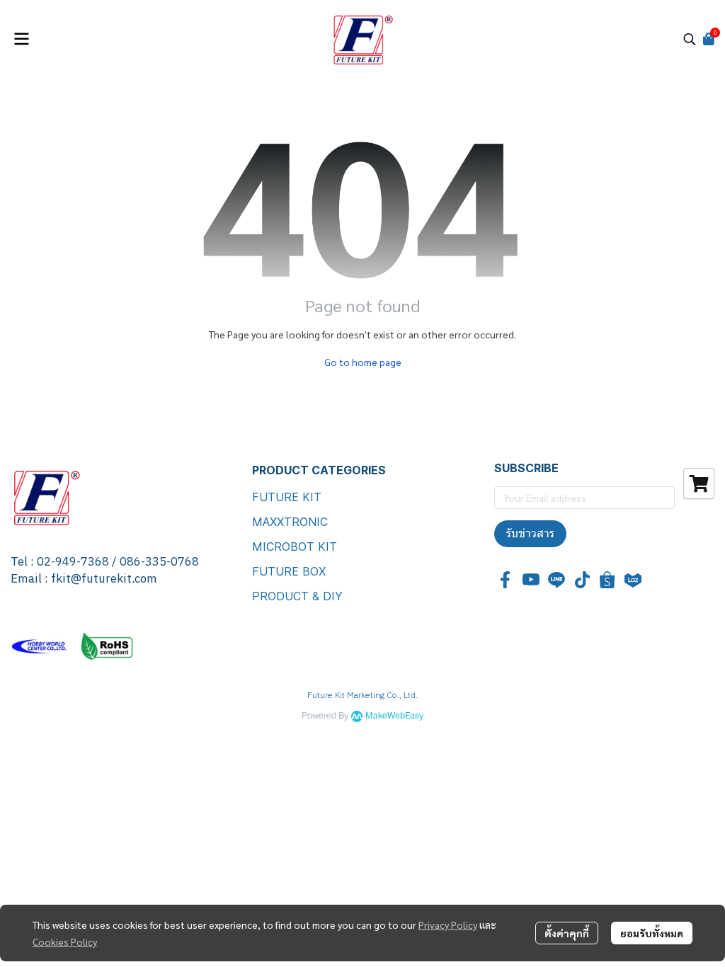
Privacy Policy (447, 924)
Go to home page (362, 361)
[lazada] (633, 579)
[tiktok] (582, 579)
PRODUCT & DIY (297, 596)
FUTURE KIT (286, 497)
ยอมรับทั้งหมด (651, 933)
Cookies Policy (65, 941)
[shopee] (607, 579)
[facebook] (505, 579)
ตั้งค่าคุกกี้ (566, 933)
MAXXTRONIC (290, 522)
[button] (690, 39)
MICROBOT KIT (294, 546)
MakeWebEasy (394, 716)
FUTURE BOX (289, 571)
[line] (556, 579)
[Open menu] (21, 39)
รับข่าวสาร (530, 533)
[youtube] (531, 579)
